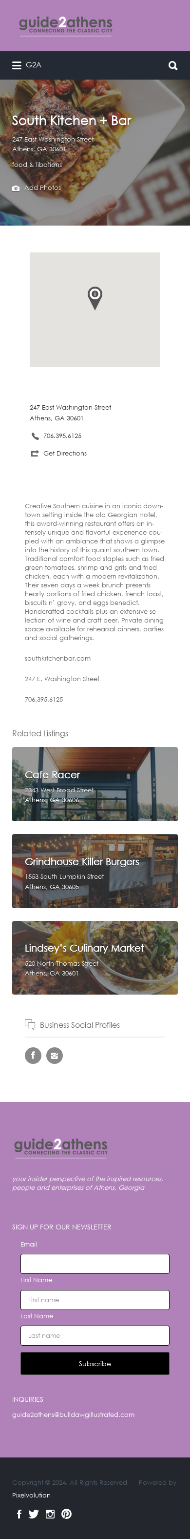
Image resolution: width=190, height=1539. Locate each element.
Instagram (50, 1514)
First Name (36, 1280)
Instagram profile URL (54, 1055)
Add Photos (41, 188)
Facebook (19, 1514)
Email (28, 1244)
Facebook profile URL (33, 1055)
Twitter (33, 1514)
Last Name (36, 1316)
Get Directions (65, 453)
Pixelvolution (31, 1495)
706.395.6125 (62, 436)
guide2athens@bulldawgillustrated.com (73, 1415)
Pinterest (66, 1514)
